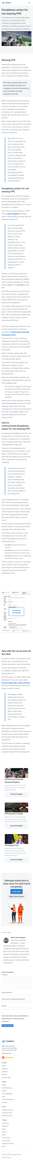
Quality (4, 1091)
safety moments (24, 683)
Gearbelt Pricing (7, 1113)
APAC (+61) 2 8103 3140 (8, 1046)
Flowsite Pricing (7, 1115)
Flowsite (4, 1074)
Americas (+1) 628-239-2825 (9, 1048)
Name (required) (7, 992)
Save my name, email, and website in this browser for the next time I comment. (15, 1018)
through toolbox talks (9, 683)
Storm (4, 1066)
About (4, 1129)
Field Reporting (6, 1088)
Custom (4, 1102)
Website (4, 1006)
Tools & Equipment (8, 1099)
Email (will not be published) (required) (13, 999)
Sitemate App (6, 1077)
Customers (5, 1123)
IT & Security (6, 1140)
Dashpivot (5, 1069)
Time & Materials (7, 1093)
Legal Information (6, 1157)
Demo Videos (6, 1138)
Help (3, 1146)
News (4, 1135)
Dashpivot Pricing (7, 1110)
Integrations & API (7, 1143)
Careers (4, 1132)
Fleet (3, 1096)
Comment (5, 974)
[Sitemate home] (8, 1041)
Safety (9, 932)
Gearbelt (4, 1071)
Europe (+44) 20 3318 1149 (9, 1050)
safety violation (13, 214)
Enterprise (5, 1126)
